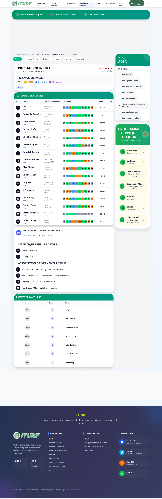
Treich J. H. (48, 205)
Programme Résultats (83, 4)
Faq (50, 470)
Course (17, 59)
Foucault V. (48, 144)
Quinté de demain (54, 4)
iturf (51, 439)
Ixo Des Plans (29, 205)
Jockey (58, 59)
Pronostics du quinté (58, 450)
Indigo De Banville (32, 114)
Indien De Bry (29, 220)
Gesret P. (47, 122)
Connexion (88, 450)
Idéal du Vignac (30, 144)
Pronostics (71, 3)
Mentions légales (46, 490)
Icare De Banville (31, 159)
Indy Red (27, 182)
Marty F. (47, 175)
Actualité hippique (56, 462)
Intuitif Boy (28, 197)
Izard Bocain (29, 121)
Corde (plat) (80, 59)
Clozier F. (47, 190)
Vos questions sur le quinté (95, 443)
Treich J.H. (47, 124)
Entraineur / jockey (32, 59)
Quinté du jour (41, 4)
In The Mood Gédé (32, 136)
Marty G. (47, 154)
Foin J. (46, 116)
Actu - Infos (121, 4)
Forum (99, 3)
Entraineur (47, 59)
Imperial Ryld (29, 174)
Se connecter (137, 3)
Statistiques (110, 3)
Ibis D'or (27, 106)
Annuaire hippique (57, 466)
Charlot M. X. (48, 182)
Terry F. (46, 139)
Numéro (68, 59)
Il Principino (28, 190)
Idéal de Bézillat (31, 212)
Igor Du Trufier (30, 129)
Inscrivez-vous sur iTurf (93, 447)
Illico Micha (28, 167)
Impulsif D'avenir (31, 152)
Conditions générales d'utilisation (66, 490)
